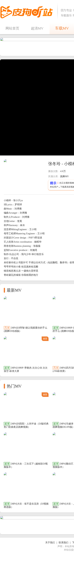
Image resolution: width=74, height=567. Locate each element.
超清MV (37, 28)
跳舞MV (64, 176)
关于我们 (50, 542)
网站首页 (12, 28)
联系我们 (63, 542)
